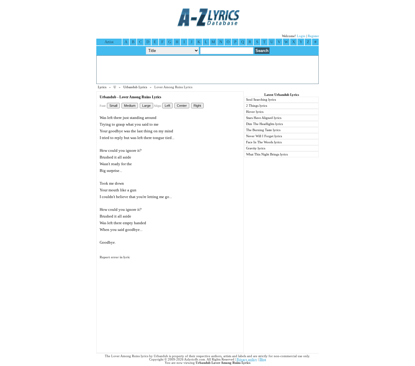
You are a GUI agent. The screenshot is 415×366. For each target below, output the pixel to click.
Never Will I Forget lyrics (264, 136)
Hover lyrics (254, 111)
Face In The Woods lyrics (264, 142)
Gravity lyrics (255, 148)
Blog (262, 359)
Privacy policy (247, 359)
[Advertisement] (207, 69)
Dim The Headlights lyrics (264, 124)
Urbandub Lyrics (135, 87)
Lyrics (102, 87)
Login (301, 36)
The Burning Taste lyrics (263, 130)
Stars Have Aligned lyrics (263, 118)
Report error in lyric (115, 257)
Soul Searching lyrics (261, 99)
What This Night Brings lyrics (267, 154)
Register (313, 36)
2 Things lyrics (256, 105)
